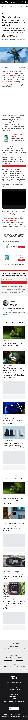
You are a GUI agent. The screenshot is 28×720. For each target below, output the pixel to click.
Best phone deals (7, 666)
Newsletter (23, 67)
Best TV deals (7, 669)
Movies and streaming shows (7, 651)
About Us (14, 687)
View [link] (21, 247)
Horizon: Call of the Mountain (10, 220)
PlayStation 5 (11, 218)
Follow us (15, 67)
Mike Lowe (10, 35)
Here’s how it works (15, 40)
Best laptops (8, 657)
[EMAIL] (16, 305)
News (19, 36)
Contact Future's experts (14, 685)
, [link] (18, 142)
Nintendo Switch (17, 71)
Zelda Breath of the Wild (9, 75)
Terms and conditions (14, 689)
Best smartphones (8, 660)
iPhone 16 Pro (7, 648)
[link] (6, 139)
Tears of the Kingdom (8, 81)
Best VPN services (21, 651)
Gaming (8, 13)
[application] (14, 197)
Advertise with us (14, 696)
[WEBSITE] (13, 305)
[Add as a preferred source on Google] (14, 708)
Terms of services (18, 286)
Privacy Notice (20, 288)
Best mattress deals (20, 666)
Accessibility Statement (14, 682)
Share (6, 67)
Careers (14, 698)
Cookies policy (14, 694)
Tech (3, 13)
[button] (14, 245)
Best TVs (20, 657)
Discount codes (20, 669)
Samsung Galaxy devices (20, 648)
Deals (11, 6)
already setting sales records (10, 83)
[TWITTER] (11, 305)
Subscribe (18, 2)
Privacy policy (14, 692)
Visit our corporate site (18, 714)
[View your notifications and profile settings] (11, 2)
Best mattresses (19, 660)
